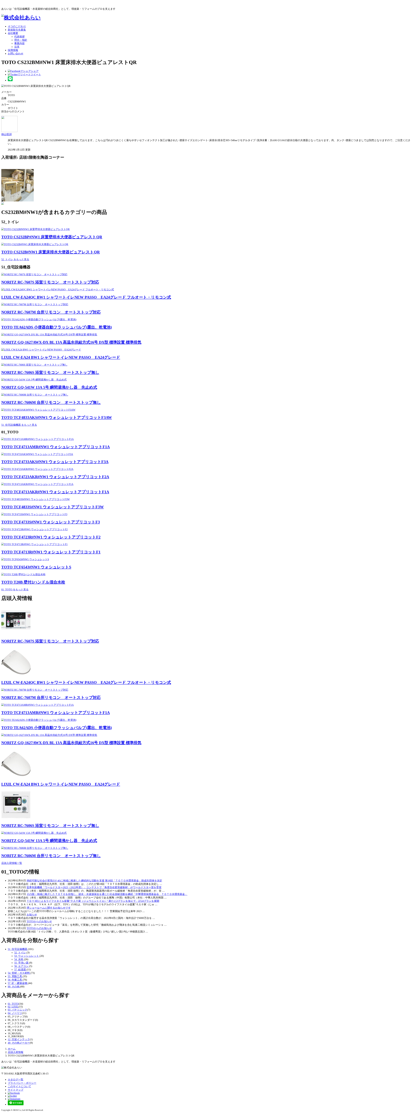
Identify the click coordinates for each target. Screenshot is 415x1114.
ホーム (12, 1048)
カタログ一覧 (15, 1079)
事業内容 (19, 43)
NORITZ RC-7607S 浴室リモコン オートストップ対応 (50, 282)
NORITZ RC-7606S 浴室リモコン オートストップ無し (50, 372)
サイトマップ (15, 1089)
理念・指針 (20, 40)
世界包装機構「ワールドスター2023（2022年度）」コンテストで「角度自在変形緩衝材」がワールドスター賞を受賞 (94, 887)
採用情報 (13, 50)
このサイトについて (19, 1086)
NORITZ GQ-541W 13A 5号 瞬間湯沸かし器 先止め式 (49, 387)
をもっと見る (15, 259)
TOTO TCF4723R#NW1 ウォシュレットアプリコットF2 (51, 537)
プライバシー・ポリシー (22, 1083)
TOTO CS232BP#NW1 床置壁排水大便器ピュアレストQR (51, 237)
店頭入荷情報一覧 (11, 863)
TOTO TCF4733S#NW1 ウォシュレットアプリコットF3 (50, 522)
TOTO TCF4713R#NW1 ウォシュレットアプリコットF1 (51, 552)
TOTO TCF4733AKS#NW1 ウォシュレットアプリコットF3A (54, 462)
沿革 (16, 46)
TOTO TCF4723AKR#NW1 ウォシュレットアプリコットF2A (55, 477)
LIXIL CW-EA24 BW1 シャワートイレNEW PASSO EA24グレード (60, 357)
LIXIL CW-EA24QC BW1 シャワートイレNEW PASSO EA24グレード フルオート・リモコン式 (86, 297)
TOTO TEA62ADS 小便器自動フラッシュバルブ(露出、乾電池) (56, 327)
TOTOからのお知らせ (39, 921)
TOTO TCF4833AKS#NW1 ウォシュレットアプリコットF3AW (56, 417)
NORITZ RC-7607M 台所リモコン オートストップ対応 (51, 312)
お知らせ (32, 914)
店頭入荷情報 (15, 1052)
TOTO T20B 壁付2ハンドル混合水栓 (33, 582)
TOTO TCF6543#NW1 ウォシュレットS (36, 567)
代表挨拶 (19, 36)
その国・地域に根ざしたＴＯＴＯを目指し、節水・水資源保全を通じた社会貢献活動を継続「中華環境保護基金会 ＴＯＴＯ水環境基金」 (107, 894)
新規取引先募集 (17, 29)
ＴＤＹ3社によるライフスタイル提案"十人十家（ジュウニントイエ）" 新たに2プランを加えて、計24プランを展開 (93, 901)
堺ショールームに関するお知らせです (49, 907)
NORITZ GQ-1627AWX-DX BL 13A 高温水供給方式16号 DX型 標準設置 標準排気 (71, 342)
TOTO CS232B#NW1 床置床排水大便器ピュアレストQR (50, 252)
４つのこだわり (17, 26)
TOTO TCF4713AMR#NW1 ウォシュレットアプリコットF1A (55, 447)
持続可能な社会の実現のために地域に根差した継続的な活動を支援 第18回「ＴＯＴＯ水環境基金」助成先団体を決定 (94, 880)
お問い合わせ (15, 53)
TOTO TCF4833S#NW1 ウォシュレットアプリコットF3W (52, 507)
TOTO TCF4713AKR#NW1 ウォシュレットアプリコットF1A (55, 492)
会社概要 (13, 33)
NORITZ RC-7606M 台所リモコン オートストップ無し (51, 402)
